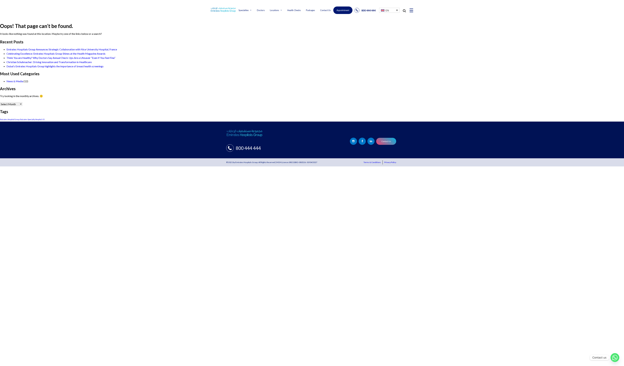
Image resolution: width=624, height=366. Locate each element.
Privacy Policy (390, 162)
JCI (43, 119)
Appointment (343, 10)
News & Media (14, 81)
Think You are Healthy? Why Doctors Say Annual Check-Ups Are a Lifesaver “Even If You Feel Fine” (60, 57)
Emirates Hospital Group (10, 119)
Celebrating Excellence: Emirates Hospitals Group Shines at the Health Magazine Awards (55, 53)
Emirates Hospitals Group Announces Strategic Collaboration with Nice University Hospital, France (61, 49)
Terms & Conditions (372, 162)
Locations (274, 10)
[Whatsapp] (615, 357)
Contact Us (325, 10)
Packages (310, 10)
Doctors (261, 10)
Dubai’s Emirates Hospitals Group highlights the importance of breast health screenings (55, 66)
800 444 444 (368, 10)
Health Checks (294, 10)
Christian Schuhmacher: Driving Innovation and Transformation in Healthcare (49, 62)
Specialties (244, 10)
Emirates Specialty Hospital (31, 119)
